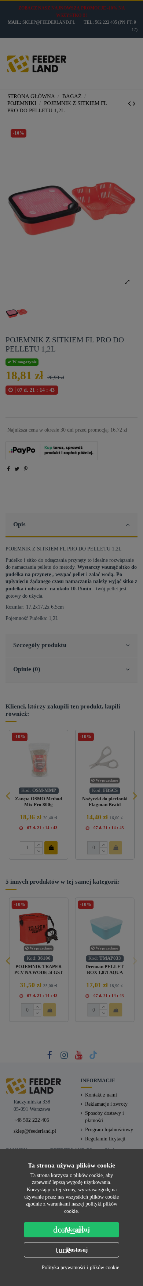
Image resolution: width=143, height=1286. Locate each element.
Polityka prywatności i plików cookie (80, 1267)
